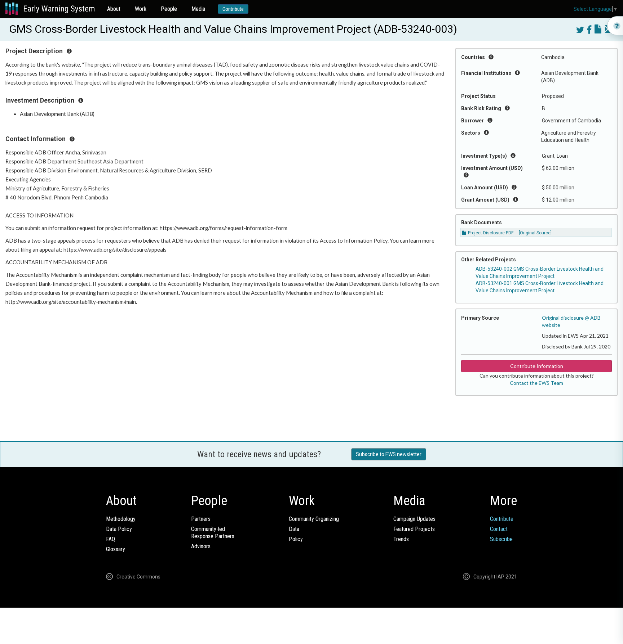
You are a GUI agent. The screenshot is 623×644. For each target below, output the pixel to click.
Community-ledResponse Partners (212, 533)
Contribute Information (536, 366)
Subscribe (501, 539)
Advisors (201, 546)
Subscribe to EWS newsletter (388, 454)
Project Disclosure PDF (490, 232)
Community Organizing (314, 518)
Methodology (121, 518)
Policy (296, 539)
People (169, 8)
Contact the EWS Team (536, 383)
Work (140, 8)
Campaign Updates (414, 518)
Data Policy (119, 529)
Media (198, 8)
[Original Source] (535, 232)
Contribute (233, 9)
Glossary (115, 549)
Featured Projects (414, 529)
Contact (499, 529)
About (113, 8)
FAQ (110, 539)
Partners (201, 518)
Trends (401, 539)
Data (294, 529)
